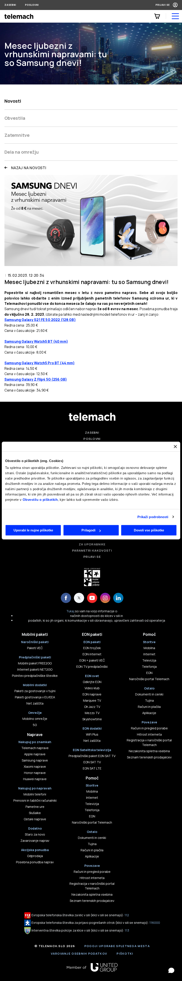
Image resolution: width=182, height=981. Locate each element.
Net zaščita (35, 703)
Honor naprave (35, 773)
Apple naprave (35, 754)
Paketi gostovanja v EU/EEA (35, 697)
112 (127, 915)
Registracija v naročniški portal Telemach (92, 885)
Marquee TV (92, 700)
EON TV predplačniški (92, 666)
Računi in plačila (92, 850)
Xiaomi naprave (35, 766)
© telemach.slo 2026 (54, 946)
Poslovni (32, 4)
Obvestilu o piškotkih (40, 499)
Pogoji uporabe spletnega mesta (117, 946)
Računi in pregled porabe (92, 871)
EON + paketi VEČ (92, 660)
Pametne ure (35, 807)
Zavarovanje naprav (34, 840)
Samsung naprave (35, 760)
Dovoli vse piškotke (149, 530)
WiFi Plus (92, 734)
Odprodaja (35, 856)
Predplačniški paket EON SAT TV (92, 756)
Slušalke (35, 813)
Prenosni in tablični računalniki (35, 800)
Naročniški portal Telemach (92, 822)
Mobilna (92, 791)
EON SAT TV (92, 762)
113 (127, 930)
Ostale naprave (35, 819)
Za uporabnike (92, 544)
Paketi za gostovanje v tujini (34, 691)
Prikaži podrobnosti (152, 517)
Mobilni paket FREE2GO (35, 663)
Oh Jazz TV (92, 707)
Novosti (12, 101)
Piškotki (125, 954)
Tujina (92, 844)
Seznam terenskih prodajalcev (92, 901)
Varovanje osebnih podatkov (79, 954)
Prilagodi (88, 530)
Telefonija (92, 810)
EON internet (92, 654)
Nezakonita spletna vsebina (92, 894)
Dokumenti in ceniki (92, 838)
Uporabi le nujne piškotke (33, 530)
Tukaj (70, 611)
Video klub (92, 688)
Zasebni (10, 4)
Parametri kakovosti (92, 550)
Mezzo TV (92, 713)
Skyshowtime (92, 719)
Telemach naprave (35, 748)
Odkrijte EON (92, 682)
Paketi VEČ (35, 648)
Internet (92, 797)
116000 (154, 922)
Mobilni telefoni (35, 794)
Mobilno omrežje (34, 719)
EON (92, 816)
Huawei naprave (35, 779)
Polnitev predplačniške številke (35, 676)
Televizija (92, 804)
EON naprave (92, 694)
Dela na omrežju (21, 152)
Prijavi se (163, 4)
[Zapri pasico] (175, 446)
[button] (171, 970)
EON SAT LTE (92, 768)
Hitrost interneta (92, 878)
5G (35, 725)
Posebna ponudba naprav (35, 862)
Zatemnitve (17, 135)
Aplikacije (92, 856)
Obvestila (14, 118)
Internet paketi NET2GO (34, 669)
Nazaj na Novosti (28, 167)
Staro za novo (35, 834)
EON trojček (92, 648)
